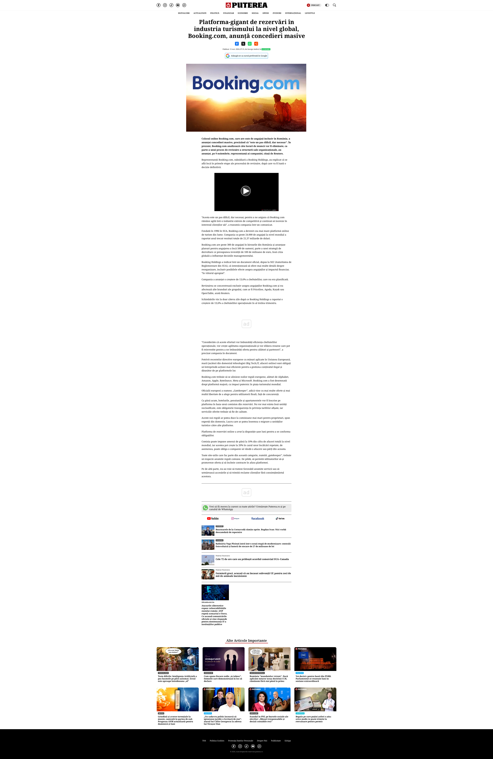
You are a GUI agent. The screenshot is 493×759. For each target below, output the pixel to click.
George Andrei (253, 49)
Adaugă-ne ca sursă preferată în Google (249, 55)
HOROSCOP (208, 673)
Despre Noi (262, 740)
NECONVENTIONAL (257, 673)
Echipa (288, 740)
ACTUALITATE (199, 13)
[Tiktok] (171, 5)
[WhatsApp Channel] (184, 5)
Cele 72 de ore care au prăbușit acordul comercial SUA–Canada (252, 559)
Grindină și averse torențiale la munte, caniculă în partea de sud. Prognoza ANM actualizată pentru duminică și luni (175, 720)
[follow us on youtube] (213, 518)
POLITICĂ (214, 13)
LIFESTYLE (310, 13)
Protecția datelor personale (240, 740)
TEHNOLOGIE (163, 673)
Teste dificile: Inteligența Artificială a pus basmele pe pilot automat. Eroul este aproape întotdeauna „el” (177, 679)
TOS (204, 740)
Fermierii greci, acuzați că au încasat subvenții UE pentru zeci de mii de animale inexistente (253, 574)
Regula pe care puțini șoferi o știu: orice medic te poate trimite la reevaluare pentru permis (313, 719)
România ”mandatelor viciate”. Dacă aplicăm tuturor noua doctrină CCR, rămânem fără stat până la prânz (269, 679)
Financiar (228, 13)
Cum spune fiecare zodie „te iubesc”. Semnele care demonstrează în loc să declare (223, 679)
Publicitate (276, 740)
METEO (161, 713)
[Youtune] (178, 5)
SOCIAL (255, 13)
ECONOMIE (243, 13)
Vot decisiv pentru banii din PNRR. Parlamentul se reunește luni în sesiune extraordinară (313, 679)
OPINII (266, 13)
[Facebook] (158, 5)
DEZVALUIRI (184, 13)
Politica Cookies (217, 740)
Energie (219, 526)
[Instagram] (165, 5)
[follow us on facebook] (257, 518)
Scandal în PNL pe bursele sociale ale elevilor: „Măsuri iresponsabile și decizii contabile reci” (269, 719)
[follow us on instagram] (235, 518)
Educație (254, 713)
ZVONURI (277, 13)
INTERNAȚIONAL (293, 13)
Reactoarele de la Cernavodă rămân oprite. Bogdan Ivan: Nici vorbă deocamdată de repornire (251, 531)
